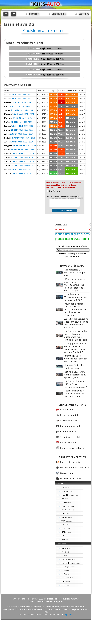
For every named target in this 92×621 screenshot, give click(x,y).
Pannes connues (68, 442)
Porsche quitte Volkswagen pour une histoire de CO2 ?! (75, 297)
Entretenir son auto (70, 462)
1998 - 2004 (18, 94)
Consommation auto (70, 426)
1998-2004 (16, 106)
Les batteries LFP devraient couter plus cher (75, 272)
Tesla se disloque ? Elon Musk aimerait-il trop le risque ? (75, 393)
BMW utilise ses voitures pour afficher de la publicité (75, 358)
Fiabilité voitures (69, 431)
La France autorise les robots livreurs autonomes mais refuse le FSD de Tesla (75, 335)
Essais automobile (69, 415)
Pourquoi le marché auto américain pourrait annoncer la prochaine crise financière (75, 309)
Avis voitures (66, 409)
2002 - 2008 (19, 153)
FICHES (34, 14)
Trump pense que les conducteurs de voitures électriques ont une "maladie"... (75, 347)
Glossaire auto (67, 473)
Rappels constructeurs (72, 448)
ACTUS (84, 14)
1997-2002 (18, 126)
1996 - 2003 (18, 110)
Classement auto (69, 420)
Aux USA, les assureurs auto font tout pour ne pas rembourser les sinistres (76, 323)
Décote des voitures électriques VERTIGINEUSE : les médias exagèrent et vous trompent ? (75, 285)
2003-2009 (18, 102)
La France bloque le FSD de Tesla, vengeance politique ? (75, 384)
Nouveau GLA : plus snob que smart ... (74, 366)
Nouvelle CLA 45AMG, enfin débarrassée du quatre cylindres (75, 374)
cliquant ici (68, 614)
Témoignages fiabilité (71, 437)
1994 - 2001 (19, 138)
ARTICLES (59, 14)
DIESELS (61, 483)
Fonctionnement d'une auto (74, 467)
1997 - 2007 (19, 114)
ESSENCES (62, 544)
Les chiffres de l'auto (70, 478)
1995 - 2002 (19, 118)
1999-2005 (18, 122)
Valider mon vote (64, 210)
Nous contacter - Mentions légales (46, 601)
